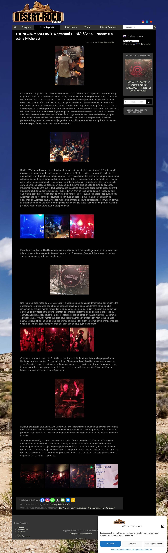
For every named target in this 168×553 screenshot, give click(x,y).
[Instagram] (47, 500)
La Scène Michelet (78, 508)
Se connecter (80, 538)
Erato (67, 508)
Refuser (132, 544)
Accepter (110, 544)
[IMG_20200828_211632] (32, 226)
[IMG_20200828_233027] (32, 476)
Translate (145, 44)
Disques (20, 527)
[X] (57, 500)
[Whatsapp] (52, 500)
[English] (124, 36)
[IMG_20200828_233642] (57, 340)
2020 (61, 508)
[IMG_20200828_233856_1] (32, 340)
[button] (162, 526)
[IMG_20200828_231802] (57, 476)
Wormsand (49, 111)
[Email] (63, 500)
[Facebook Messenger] (68, 500)
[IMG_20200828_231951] (82, 340)
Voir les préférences (153, 544)
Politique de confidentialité (121, 550)
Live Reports (22, 529)
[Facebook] (42, 500)
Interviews (21, 531)
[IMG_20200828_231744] (82, 476)
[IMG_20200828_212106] (82, 226)
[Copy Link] (73, 500)
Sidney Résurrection (106, 42)
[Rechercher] (154, 27)
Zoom (19, 534)
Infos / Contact (23, 536)
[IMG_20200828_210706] (57, 226)
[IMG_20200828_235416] (106, 476)
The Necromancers (96, 508)
